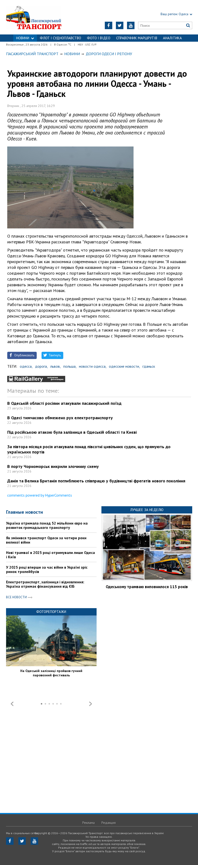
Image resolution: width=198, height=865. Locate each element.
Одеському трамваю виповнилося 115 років (147, 586)
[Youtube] (130, 25)
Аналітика (172, 38)
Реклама (88, 822)
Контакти (99, 45)
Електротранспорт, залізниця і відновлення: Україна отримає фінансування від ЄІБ (45, 584)
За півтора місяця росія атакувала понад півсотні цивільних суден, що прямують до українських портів (88, 449)
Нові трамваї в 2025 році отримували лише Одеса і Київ (50, 554)
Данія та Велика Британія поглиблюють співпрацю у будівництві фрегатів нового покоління (96, 481)
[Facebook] (108, 25)
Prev (12, 703)
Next (90, 703)
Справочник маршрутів (136, 38)
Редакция (108, 822)
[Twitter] (119, 25)
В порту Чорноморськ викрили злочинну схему (53, 466)
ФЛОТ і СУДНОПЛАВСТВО (60, 38)
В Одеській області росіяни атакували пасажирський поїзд (64, 403)
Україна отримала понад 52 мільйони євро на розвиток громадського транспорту (47, 525)
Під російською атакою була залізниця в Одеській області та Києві (72, 432)
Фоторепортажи (51, 611)
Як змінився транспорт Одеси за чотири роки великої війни (46, 540)
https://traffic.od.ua (38, 17)
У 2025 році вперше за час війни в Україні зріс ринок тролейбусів (46, 569)
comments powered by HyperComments (39, 495)
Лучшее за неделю (146, 509)
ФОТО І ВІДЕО (98, 38)
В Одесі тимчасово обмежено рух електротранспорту (60, 417)
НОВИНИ (22, 38)
